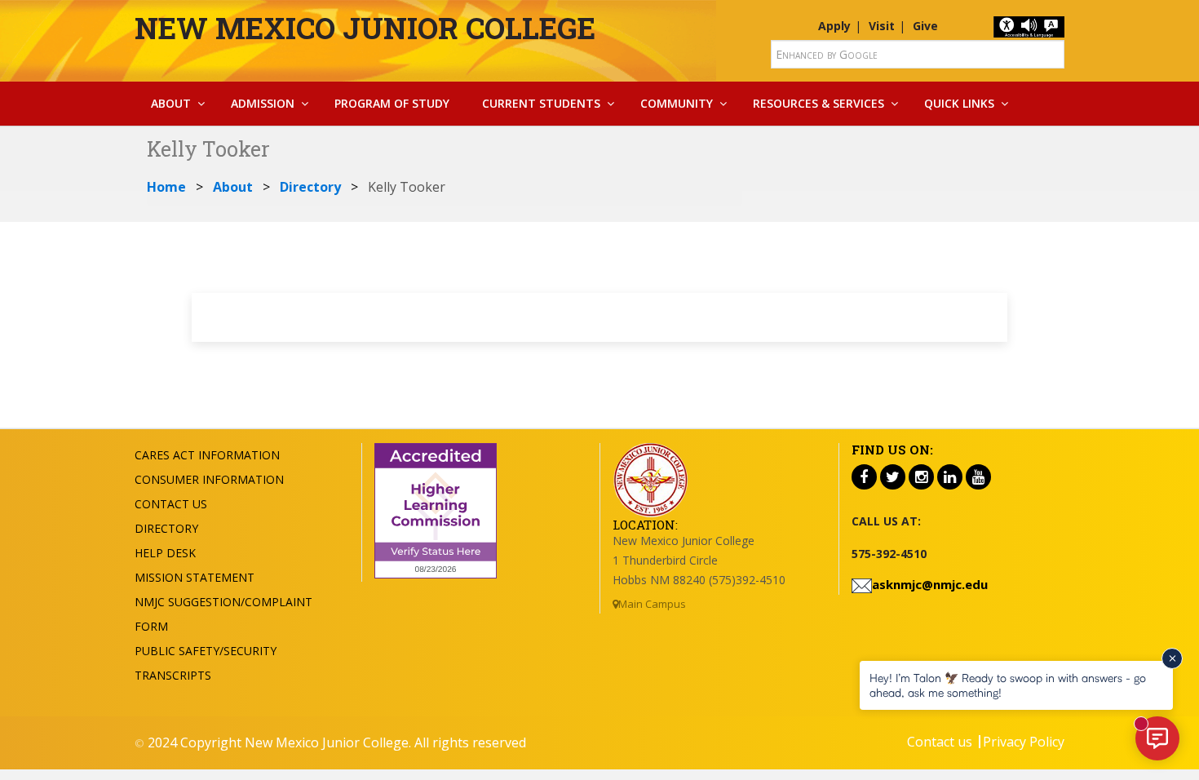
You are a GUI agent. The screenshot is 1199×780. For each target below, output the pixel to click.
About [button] (171, 103)
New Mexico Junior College (365, 27)
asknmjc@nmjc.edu (930, 584)
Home (166, 187)
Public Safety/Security (206, 650)
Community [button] (676, 103)
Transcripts (173, 675)
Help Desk (165, 553)
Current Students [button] (541, 103)
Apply (834, 25)
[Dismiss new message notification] (1172, 658)
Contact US (171, 504)
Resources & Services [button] (818, 103)
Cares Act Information (207, 455)
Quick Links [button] (959, 103)
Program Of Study (391, 103)
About (233, 187)
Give (925, 25)
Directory (310, 187)
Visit (882, 25)
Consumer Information (209, 479)
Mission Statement (194, 577)
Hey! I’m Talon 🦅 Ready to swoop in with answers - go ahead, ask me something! (1007, 685)
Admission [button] (262, 103)
